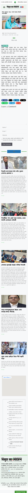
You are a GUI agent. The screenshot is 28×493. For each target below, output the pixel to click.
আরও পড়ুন (2, 195)
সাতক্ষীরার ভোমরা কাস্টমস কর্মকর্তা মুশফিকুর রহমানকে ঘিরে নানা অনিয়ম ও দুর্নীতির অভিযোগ (16, 463)
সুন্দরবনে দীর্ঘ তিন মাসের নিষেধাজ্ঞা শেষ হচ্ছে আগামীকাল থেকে (15, 452)
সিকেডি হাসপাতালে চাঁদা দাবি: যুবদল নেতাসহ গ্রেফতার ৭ (12, 172)
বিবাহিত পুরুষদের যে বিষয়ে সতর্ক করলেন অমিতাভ (16, 488)
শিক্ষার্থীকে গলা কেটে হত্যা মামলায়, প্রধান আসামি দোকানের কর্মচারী (13, 219)
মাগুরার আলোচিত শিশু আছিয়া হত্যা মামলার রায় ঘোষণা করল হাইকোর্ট (15, 484)
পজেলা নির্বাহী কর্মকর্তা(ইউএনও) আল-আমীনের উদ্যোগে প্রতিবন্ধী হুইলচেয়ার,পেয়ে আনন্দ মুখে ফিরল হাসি (14, 394)
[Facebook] (21, 7)
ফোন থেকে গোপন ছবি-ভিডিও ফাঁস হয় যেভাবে (15, 476)
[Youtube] (22, 7)
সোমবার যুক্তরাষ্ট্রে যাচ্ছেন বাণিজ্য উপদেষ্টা (13, 265)
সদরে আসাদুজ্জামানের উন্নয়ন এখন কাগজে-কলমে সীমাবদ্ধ (11, 311)
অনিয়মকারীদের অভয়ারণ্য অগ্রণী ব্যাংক (15, 2)
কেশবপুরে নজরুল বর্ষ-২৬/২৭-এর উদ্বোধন (15, 468)
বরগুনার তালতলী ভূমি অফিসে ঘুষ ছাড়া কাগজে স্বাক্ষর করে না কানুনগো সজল (15, 472)
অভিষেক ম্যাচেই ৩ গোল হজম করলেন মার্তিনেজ (16, 480)
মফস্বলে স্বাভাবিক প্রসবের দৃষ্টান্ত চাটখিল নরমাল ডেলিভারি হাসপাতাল (15, 456)
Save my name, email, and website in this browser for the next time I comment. (13, 139)
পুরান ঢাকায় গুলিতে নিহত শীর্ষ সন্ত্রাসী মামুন (12, 358)
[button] (4, 7)
